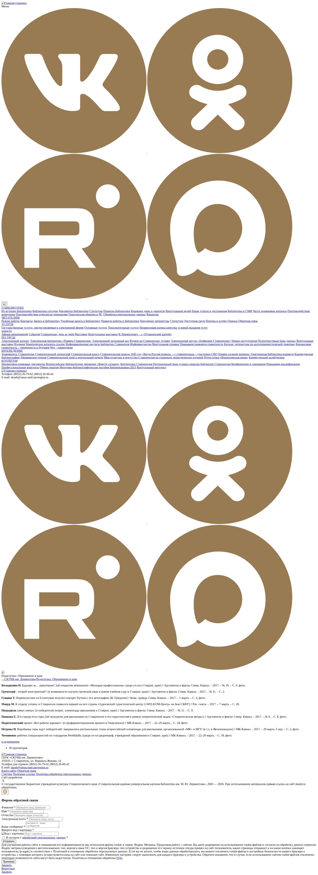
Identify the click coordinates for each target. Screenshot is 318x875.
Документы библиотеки (73, 311)
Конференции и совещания (248, 364)
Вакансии (152, 314)
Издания (19, 344)
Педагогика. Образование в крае (56, 679)
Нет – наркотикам (61, 347)
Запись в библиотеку (46, 321)
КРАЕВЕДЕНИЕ (12, 350)
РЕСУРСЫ (8, 337)
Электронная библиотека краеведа (272, 354)
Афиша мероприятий (14, 334)
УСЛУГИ (7, 324)
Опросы (232, 321)
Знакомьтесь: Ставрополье (17, 354)
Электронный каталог (15, 340)
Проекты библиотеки (116, 311)
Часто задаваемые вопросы (270, 311)
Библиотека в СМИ (240, 311)
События (34, 334)
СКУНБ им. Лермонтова (19, 679)
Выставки (81, 334)
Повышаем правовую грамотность (201, 344)
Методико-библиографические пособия (84, 367)
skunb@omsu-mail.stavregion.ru (29, 767)
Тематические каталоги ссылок (45, 344)
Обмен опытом (49, 367)
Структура (96, 311)
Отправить (9, 841)
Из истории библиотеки (16, 311)
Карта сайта (8, 770)
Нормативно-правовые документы (23, 364)
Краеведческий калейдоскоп (267, 357)
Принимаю (9, 861)
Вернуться (8, 868)
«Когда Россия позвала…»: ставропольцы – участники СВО (180, 354)
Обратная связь (247, 321)
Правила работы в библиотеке (120, 321)
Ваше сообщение (13, 826)
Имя (5, 811)
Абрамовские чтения (33, 357)
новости (6, 331)
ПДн (119, 858)
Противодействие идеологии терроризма (42, 314)
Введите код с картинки (17, 830)
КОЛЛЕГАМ (9, 360)
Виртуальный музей (178, 311)
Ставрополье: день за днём (57, 334)
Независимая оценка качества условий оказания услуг (173, 327)
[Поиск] (11, 304)
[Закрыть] (4, 792)
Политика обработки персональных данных (63, 774)
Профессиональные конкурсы (20, 367)
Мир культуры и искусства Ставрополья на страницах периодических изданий (153, 357)
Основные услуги (95, 327)
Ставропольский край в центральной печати (75, 357)
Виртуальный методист (151, 367)
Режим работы (10, 321)
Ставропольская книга (85, 354)
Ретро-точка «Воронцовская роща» (226, 357)
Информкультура (140, 344)
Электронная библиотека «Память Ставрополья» (60, 340)
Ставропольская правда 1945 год (120, 354)
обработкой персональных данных (44, 837)
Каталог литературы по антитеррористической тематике (259, 344)
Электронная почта (14, 819)
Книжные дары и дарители (148, 311)
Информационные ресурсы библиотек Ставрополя (97, 344)
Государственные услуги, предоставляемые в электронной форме (42, 327)
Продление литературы (154, 321)
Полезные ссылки (24, 774)
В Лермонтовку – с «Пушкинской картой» (145, 334)
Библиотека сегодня (45, 311)
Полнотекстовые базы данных (277, 340)
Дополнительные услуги (123, 327)
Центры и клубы (216, 321)
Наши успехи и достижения (209, 311)
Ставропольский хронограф (52, 354)
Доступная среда (194, 321)
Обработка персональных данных (124, 314)
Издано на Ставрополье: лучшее (150, 340)
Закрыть (6, 865)
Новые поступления (244, 340)
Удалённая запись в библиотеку (80, 321)
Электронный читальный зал (110, 340)
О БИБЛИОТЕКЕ (12, 307)
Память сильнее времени (234, 354)
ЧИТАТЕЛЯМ (10, 317)
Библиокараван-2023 (123, 367)
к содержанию (10, 741)
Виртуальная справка (165, 344)
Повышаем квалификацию (283, 364)
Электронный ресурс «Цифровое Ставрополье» (201, 340)
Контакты (26, 321)
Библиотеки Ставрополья (136, 364)
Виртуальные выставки (103, 334)
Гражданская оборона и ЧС (85, 314)
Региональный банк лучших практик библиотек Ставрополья (192, 364)
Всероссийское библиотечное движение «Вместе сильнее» (83, 364)
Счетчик (6, 774)
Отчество (7, 815)
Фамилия (8, 807)
